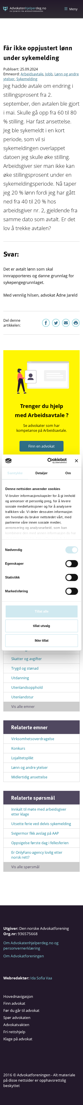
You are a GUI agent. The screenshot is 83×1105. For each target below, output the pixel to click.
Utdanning (20, 677)
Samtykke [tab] (15, 473)
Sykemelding (26, 78)
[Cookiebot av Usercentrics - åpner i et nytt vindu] (49, 461)
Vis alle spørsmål (25, 866)
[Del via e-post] (66, 323)
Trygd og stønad (25, 668)
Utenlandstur (22, 697)
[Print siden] (76, 323)
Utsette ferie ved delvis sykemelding (41, 823)
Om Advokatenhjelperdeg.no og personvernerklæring (30, 945)
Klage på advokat (17, 1038)
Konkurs (18, 748)
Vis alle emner (23, 706)
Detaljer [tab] (41, 473)
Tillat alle (41, 611)
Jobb (49, 74)
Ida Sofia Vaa (41, 977)
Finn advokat (14, 1003)
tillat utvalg (41, 626)
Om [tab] (68, 473)
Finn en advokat (41, 446)
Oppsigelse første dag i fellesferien (40, 842)
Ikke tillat (41, 640)
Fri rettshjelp (14, 1031)
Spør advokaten (16, 1017)
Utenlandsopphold (27, 687)
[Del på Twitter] (56, 323)
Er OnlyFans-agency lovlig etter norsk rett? (36, 855)
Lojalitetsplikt (22, 757)
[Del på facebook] (46, 323)
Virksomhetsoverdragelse (32, 738)
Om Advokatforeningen (23, 955)
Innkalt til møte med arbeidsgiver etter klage (38, 812)
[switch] (71, 563)
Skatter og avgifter (26, 658)
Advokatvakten (16, 1024)
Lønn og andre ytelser (29, 767)
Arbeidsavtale (32, 74)
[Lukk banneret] (76, 460)
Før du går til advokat (21, 1010)
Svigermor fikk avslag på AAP (35, 833)
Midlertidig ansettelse (29, 777)
